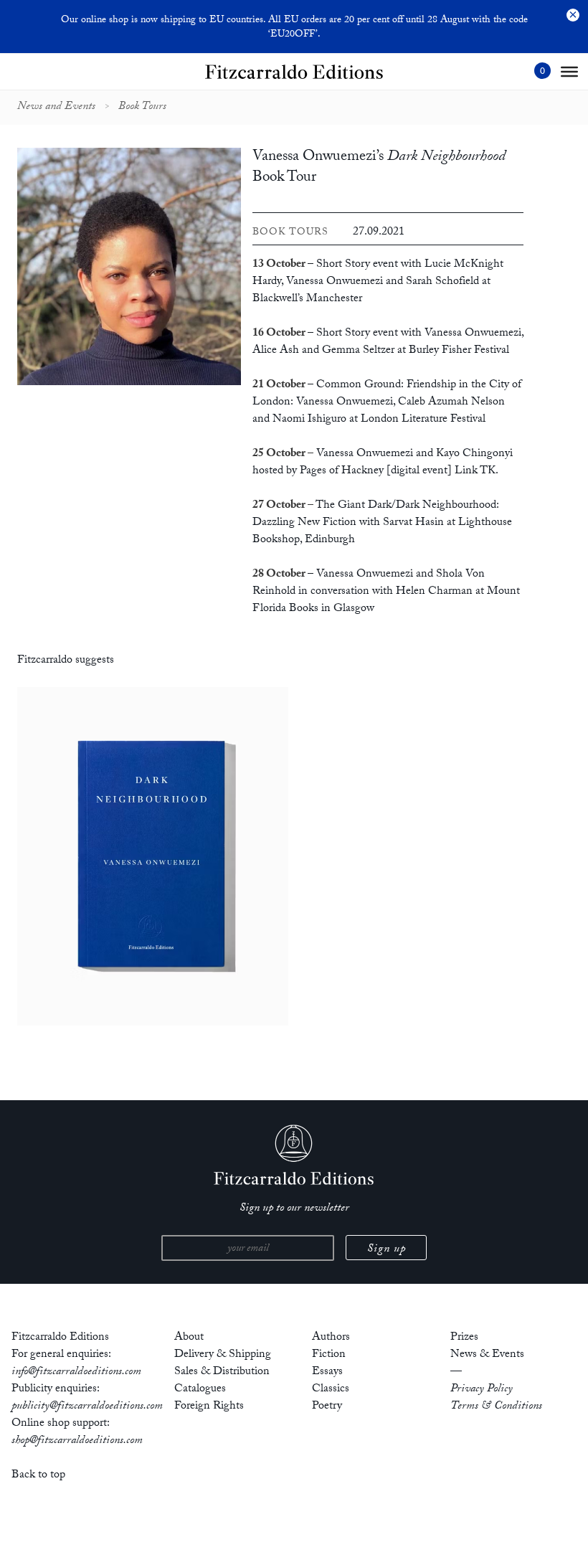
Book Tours (142, 107)
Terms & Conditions (496, 1406)
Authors (331, 1338)
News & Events (487, 1355)
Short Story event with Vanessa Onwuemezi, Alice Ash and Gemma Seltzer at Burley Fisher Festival (387, 342)
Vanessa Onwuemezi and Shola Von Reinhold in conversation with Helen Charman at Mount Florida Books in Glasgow (386, 592)
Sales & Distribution (222, 1372)
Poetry (327, 1406)
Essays (327, 1372)
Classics (330, 1389)
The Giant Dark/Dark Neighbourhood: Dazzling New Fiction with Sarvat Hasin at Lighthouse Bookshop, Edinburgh (382, 523)
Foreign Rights (209, 1406)
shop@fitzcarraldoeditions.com (77, 1441)
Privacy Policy (481, 1389)
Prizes (464, 1338)
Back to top (38, 1475)
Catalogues (200, 1389)
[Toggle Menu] (569, 72)
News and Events (56, 107)
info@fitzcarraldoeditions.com (76, 1372)
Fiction (329, 1355)
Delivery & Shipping (222, 1355)
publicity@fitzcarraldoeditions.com (87, 1406)
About (189, 1338)
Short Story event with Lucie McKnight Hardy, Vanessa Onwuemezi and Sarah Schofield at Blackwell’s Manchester (377, 282)
